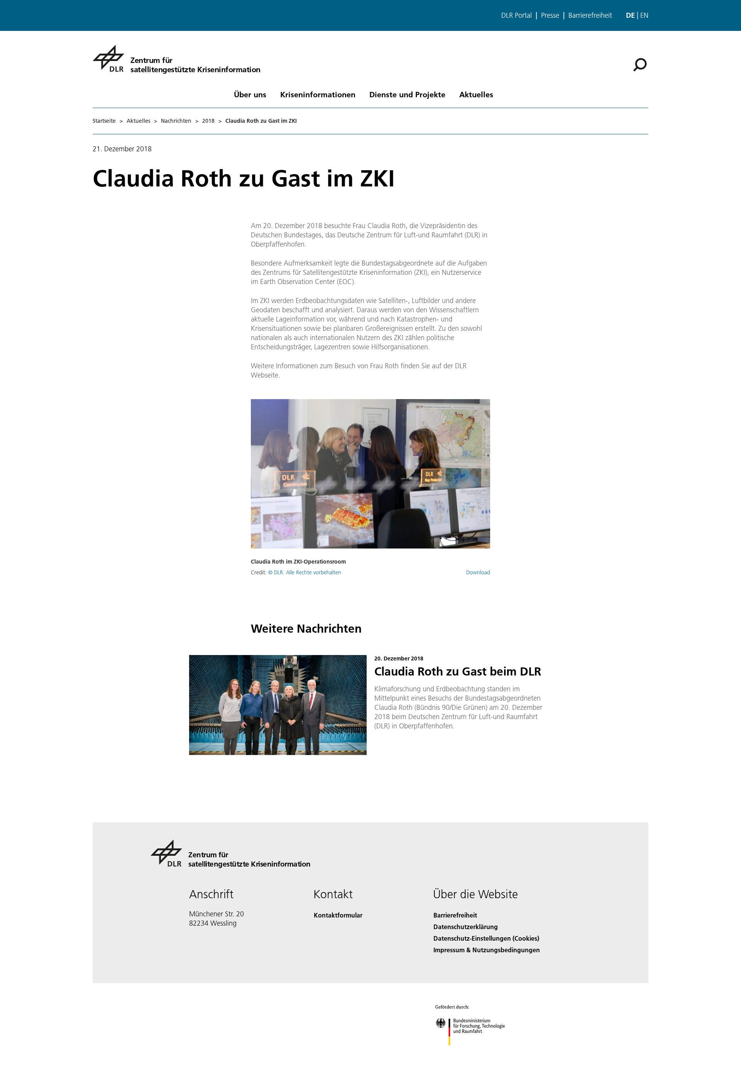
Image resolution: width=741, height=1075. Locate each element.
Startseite (104, 121)
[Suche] (641, 64)
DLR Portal (516, 15)
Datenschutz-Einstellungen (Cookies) (486, 938)
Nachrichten (176, 121)
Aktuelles (476, 94)
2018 (208, 121)
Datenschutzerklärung (465, 927)
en (644, 15)
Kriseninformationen (317, 94)
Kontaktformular (338, 915)
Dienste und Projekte (407, 94)
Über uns (250, 94)
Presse (550, 15)
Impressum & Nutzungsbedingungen (486, 950)
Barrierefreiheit (590, 15)
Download (478, 572)
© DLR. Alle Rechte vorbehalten (304, 572)
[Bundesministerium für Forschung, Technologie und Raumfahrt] (478, 1053)
